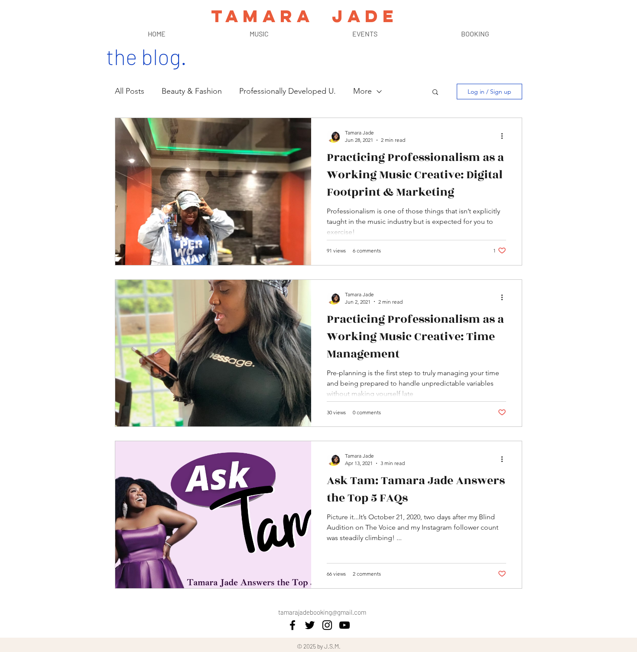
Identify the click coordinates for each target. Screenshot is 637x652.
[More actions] (505, 136)
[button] (435, 92)
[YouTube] (344, 625)
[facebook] (292, 625)
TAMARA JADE (304, 16)
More (362, 91)
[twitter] (309, 625)
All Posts (129, 91)
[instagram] (327, 625)
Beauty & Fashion (192, 91)
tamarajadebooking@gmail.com (322, 612)
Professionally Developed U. (287, 91)
